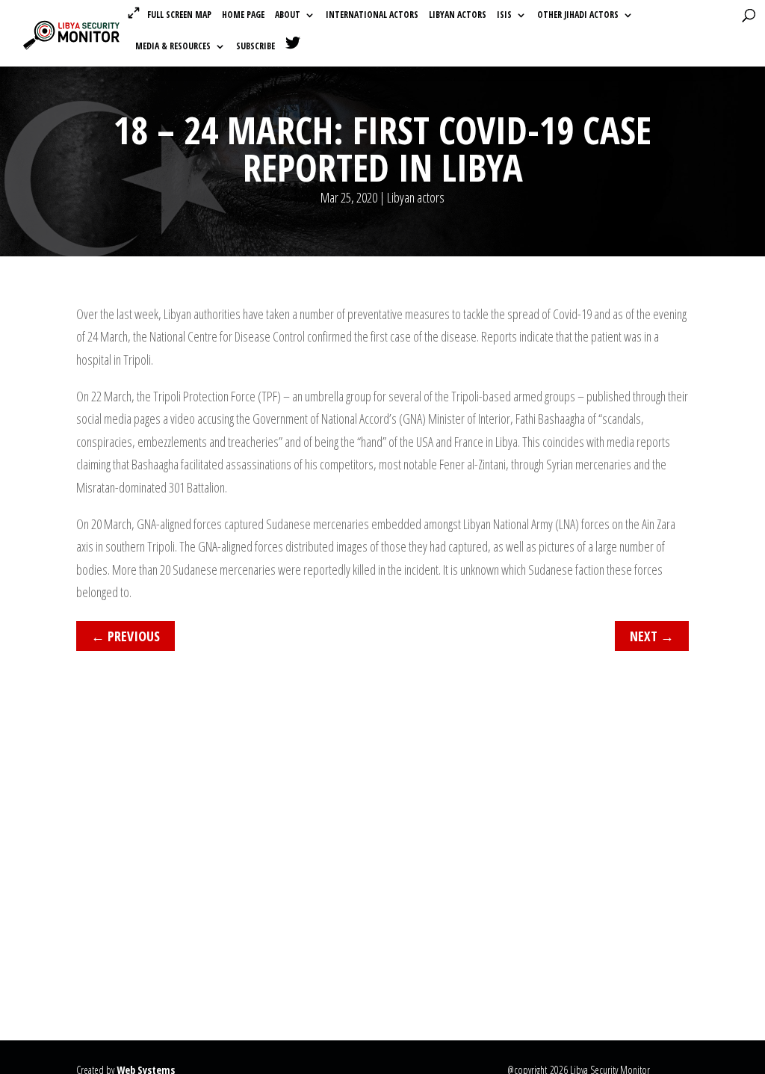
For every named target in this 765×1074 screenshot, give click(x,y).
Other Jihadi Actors (578, 15)
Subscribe (255, 46)
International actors (372, 15)
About (287, 15)
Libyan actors (457, 15)
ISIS (504, 15)
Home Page (243, 15)
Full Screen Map (179, 14)
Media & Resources (173, 46)
